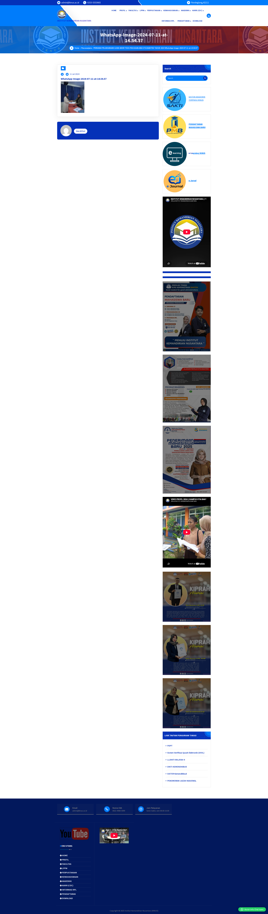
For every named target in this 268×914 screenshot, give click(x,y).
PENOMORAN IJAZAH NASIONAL (181, 780)
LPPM (142, 10)
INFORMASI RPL (168, 21)
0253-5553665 (94, 2)
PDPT (169, 745)
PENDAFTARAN (184, 21)
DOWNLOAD (197, 21)
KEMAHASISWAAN (170, 10)
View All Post (80, 131)
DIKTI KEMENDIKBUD (177, 766)
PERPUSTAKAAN (153, 10)
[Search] (205, 78)
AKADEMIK (185, 10)
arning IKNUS (199, 153)
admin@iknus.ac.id (70, 2)
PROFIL (123, 10)
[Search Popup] (209, 16)
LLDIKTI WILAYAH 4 (176, 759)
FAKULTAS (133, 10)
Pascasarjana (86, 48)
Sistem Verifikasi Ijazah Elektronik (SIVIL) (185, 752)
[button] (252, 909)
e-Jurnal (192, 180)
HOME (114, 10)
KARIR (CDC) (197, 10)
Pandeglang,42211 (200, 2)
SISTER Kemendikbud (177, 773)
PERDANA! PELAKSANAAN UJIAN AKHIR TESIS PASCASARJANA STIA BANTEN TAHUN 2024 (129, 48)
